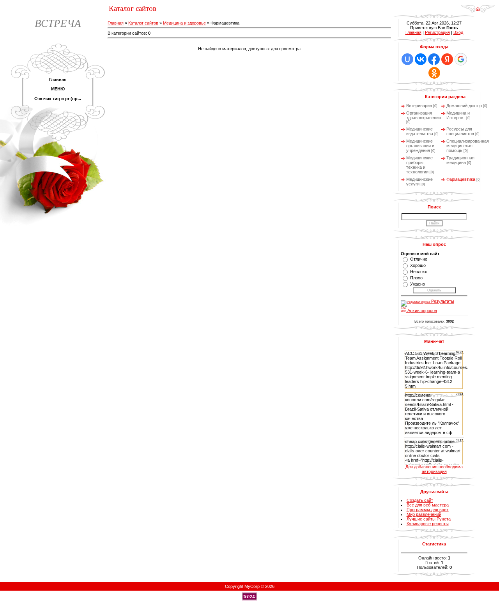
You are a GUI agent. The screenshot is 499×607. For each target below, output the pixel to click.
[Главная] (477, 11)
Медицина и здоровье (184, 23)
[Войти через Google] (461, 59)
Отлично (418, 259)
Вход (458, 32)
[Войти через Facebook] (434, 59)
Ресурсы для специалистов (460, 131)
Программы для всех (428, 509)
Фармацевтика (460, 179)
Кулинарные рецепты (428, 523)
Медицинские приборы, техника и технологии (419, 164)
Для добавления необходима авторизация (434, 469)
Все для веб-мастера (428, 505)
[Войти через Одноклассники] (434, 73)
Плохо (416, 277)
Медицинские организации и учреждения (420, 146)
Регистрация (437, 32)
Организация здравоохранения (423, 115)
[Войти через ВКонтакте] (420, 59)
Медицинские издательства (419, 131)
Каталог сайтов (143, 23)
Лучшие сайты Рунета (429, 519)
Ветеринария (419, 105)
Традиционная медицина (460, 160)
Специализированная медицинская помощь (467, 146)
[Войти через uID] (407, 59)
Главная (116, 23)
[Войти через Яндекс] (447, 59)
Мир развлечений (424, 514)
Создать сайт (420, 500)
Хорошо (418, 265)
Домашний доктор (464, 105)
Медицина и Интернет (458, 115)
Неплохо (418, 271)
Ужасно (417, 284)
